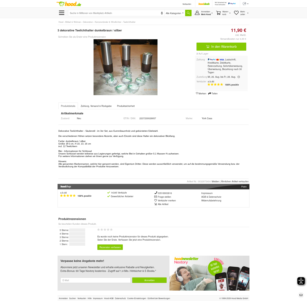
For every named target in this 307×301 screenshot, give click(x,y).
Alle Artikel (163, 204)
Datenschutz (215, 196)
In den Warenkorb (223, 46)
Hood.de (68, 4)
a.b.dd (63, 192)
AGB (203, 196)
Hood (61, 21)
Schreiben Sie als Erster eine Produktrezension (82, 36)
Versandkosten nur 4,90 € (233, 38)
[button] (245, 3)
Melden (215, 181)
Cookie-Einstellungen (136, 298)
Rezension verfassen (110, 247)
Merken (202, 93)
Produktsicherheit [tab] (126, 105)
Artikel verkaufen (235, 181)
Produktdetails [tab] (68, 105)
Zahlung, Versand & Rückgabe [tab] (96, 105)
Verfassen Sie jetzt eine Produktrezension (139, 239)
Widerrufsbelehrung (211, 200)
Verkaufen (186, 4)
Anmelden (149, 280)
